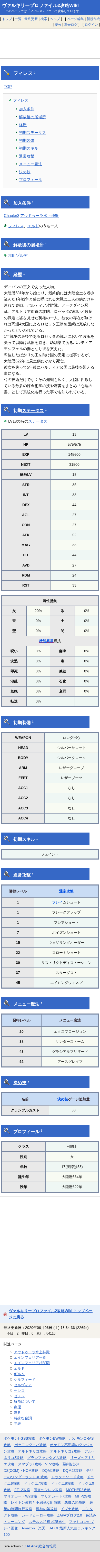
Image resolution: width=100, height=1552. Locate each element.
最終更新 (31, 19)
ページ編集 (75, 19)
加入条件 (26, 109)
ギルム (19, 1374)
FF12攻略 (22, 1490)
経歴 (23, 125)
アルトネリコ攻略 (32, 1451)
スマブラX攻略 (30, 1464)
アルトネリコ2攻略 (65, 1451)
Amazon (28, 1528)
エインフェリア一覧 (30, 1357)
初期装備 (26, 140)
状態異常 (46, 641)
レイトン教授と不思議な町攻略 (36, 1502)
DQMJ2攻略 (73, 1470)
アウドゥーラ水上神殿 (39, 215)
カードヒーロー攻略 (38, 1515)
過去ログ (70, 24)
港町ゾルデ (17, 255)
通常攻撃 (26, 156)
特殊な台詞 (23, 1418)
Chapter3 (11, 215)
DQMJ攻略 (51, 1470)
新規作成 (93, 19)
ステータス (33, 410)
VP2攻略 (52, 1464)
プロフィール (30, 179)
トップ (7, 19)
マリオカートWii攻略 (20, 1496)
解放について (24, 1401)
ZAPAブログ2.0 (69, 1515)
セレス (19, 1391)
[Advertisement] (50, 43)
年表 (17, 1423)
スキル (28, 839)
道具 (17, 1412)
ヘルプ (55, 19)
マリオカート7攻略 (56, 1496)
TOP (8, 86)
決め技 (25, 172)
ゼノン (19, 1396)
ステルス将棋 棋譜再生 (47, 1522)
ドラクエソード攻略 (67, 1477)
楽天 (41, 1528)
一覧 (18, 19)
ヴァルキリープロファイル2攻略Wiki (40, 5)
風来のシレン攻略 (48, 1490)
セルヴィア (23, 1385)
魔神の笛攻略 (46, 1509)
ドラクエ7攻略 (35, 1483)
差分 (58, 24)
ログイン (91, 24)
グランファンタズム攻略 (47, 1458)
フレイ (57, 902)
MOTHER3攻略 (78, 1490)
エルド (33, 226)
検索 (44, 19)
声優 (17, 1407)
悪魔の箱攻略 (75, 1502)
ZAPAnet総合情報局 (40, 1546)
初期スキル (28, 148)
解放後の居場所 (32, 117)
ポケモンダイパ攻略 (30, 1445)
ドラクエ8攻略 (62, 1483)
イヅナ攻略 (70, 1509)
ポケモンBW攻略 (52, 1438)
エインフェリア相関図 (32, 1363)
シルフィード (24, 1379)
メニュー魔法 (30, 164)
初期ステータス (32, 132)
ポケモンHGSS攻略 (19, 1438)
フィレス (23, 73)
